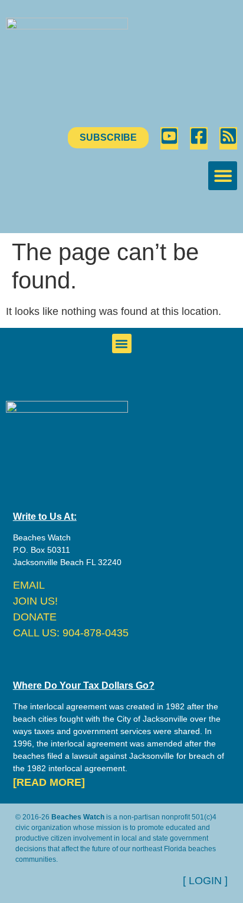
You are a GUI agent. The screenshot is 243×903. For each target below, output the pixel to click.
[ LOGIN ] (205, 881)
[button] (222, 175)
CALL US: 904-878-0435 (71, 633)
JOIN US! (35, 601)
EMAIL (29, 585)
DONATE (35, 617)
